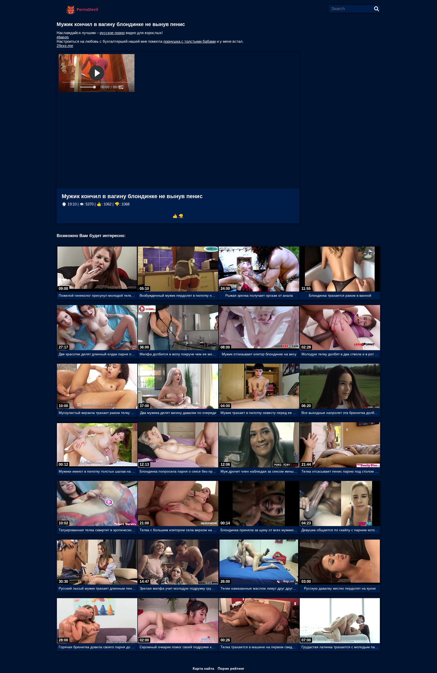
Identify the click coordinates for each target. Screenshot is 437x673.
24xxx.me (65, 45)
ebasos (63, 37)
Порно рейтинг (231, 668)
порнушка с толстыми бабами (189, 41)
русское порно (112, 33)
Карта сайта (203, 668)
